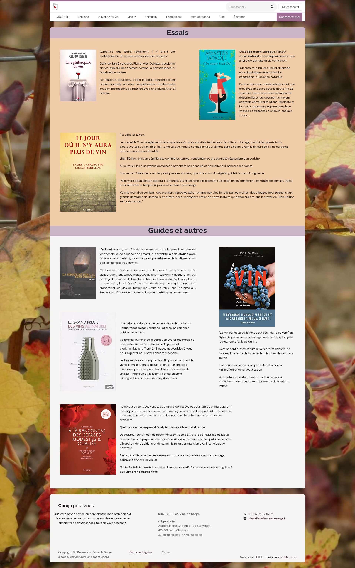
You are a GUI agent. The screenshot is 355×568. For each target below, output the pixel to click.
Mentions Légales (140, 552)
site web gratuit (287, 557)
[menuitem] (63, 17)
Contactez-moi (289, 17)
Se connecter (290, 7)
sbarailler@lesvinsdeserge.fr (267, 518)
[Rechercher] (272, 7)
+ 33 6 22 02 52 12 (260, 514)
